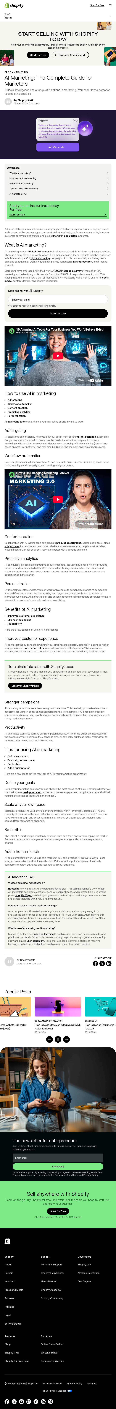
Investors (10, 1281)
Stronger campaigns (19, 619)
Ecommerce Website (52, 1361)
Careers (9, 1272)
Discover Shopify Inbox (25, 685)
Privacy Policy (90, 1175)
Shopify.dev (84, 1264)
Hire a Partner (49, 1281)
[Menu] (110, 5)
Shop (8, 1344)
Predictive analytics (19, 411)
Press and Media (14, 1289)
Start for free (97, 5)
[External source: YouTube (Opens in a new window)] (21, 1401)
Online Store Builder (52, 1344)
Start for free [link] (58, 313)
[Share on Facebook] (95, 963)
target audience (86, 436)
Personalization (17, 415)
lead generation (32, 792)
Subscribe (58, 1166)
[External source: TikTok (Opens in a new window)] (36, 1401)
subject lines (12, 546)
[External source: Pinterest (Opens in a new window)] (50, 1401)
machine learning (44, 934)
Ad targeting (15, 399)
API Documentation (88, 1272)
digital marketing (40, 258)
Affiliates (9, 1306)
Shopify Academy (51, 1289)
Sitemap (91, 1383)
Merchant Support (51, 1264)
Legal (8, 1315)
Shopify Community (52, 1298)
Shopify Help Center (52, 1272)
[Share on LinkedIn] (108, 963)
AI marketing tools (15, 421)
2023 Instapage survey (68, 270)
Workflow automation (20, 403)
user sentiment (35, 940)
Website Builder (49, 1352)
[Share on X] (102, 963)
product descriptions (68, 542)
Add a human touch (19, 767)
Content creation (17, 407)
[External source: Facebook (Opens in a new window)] (7, 1401)
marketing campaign (65, 235)
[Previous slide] (49, 1039)
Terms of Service (52, 1383)
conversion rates (34, 648)
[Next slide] (66, 1039)
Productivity (15, 623)
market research (82, 261)
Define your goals (18, 756)
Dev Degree (84, 1281)
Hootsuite (13, 888)
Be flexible (14, 764)
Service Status (13, 1323)
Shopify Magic (23, 895)
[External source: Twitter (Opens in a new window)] (14, 1401)
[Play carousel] (58, 1039)
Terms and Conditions (67, 1175)
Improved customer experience (26, 615)
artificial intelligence (37, 251)
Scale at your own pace (21, 760)
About (8, 1264)
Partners (9, 1298)
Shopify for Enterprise (17, 1361)
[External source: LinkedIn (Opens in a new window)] (43, 1401)
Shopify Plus (12, 1352)
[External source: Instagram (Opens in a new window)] (28, 1401)
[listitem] (58, 1015)
